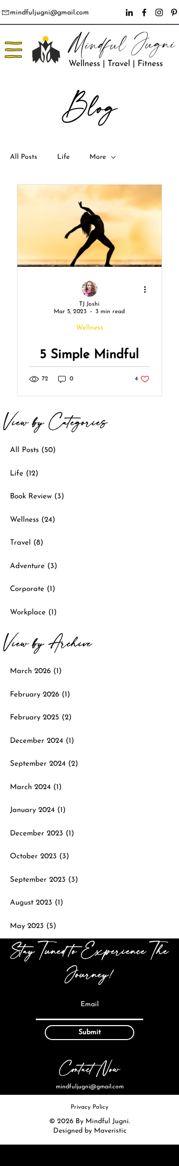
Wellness (89, 328)
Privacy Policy (89, 1107)
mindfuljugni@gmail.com (49, 12)
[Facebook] (144, 12)
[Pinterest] (174, 12)
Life (63, 157)
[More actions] (148, 289)
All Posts (23, 157)
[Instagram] (159, 12)
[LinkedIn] (129, 12)
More (98, 157)
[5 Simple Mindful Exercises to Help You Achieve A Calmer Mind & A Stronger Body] (89, 226)
